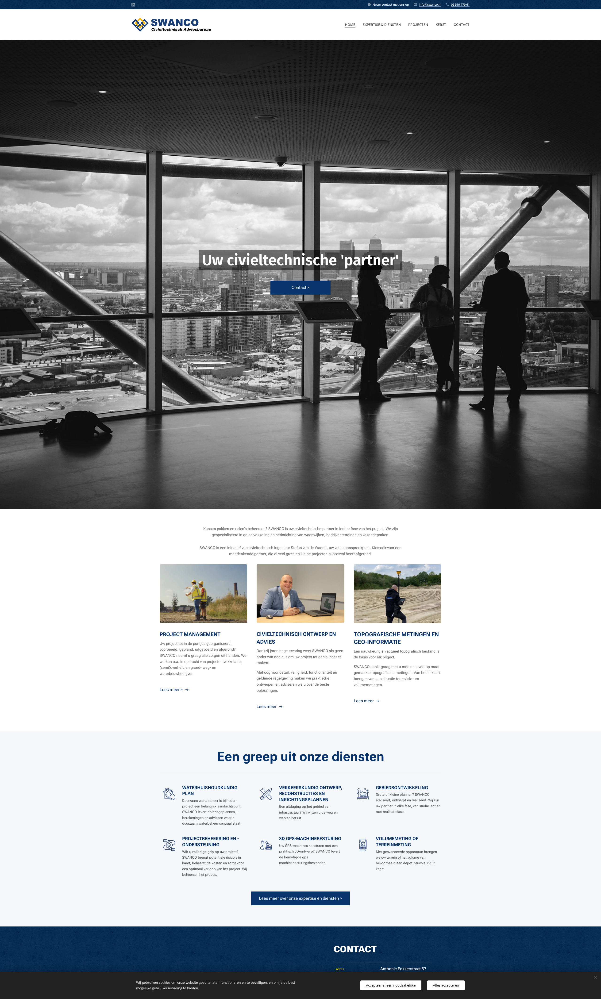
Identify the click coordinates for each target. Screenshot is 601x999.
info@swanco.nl (430, 4)
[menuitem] (351, 25)
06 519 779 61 (460, 4)
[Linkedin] (133, 5)
